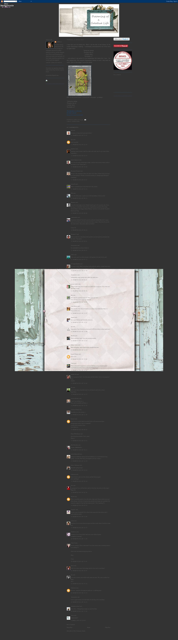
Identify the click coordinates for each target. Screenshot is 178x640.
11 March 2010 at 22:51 (79, 155)
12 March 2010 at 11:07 (79, 313)
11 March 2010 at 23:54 (79, 189)
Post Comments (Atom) (79, 631)
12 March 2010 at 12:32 (79, 322)
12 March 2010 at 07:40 (79, 270)
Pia (71, 387)
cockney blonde (75, 409)
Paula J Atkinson (75, 465)
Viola (72, 615)
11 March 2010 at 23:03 (79, 167)
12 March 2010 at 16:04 (79, 383)
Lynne (72, 521)
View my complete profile (54, 62)
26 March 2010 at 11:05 (79, 611)
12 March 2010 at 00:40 (79, 213)
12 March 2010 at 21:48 (79, 414)
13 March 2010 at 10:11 (79, 450)
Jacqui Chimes (74, 354)
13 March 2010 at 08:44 (79, 429)
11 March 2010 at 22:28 (79, 144)
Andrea (73, 317)
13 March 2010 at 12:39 (79, 461)
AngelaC (73, 509)
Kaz (72, 295)
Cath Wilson (74, 306)
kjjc (72, 139)
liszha (72, 254)
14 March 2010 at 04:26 (79, 492)
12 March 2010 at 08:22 (79, 280)
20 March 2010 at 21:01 (79, 561)
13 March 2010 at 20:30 (79, 481)
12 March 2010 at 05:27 (79, 250)
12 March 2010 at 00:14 (79, 198)
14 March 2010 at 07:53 (79, 505)
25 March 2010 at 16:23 (79, 602)
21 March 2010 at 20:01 (79, 570)
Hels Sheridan (74, 445)
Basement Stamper (75, 171)
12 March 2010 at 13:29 (79, 341)
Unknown (73, 474)
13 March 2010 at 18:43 (79, 470)
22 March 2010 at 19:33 (79, 583)
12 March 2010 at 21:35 (79, 405)
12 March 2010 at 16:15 (79, 394)
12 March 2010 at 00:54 (79, 230)
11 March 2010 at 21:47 (79, 135)
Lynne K (73, 184)
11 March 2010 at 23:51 (79, 180)
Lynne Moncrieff (75, 454)
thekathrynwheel (75, 606)
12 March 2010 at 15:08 (79, 359)
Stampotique (76, 121)
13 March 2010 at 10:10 (79, 440)
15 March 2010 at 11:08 (79, 516)
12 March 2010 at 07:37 (79, 259)
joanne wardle (74, 284)
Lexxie (72, 419)
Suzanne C (73, 234)
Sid (72, 130)
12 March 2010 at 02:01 (79, 241)
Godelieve (73, 532)
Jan (72, 326)
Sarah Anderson (75, 160)
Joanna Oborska (75, 398)
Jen (72, 575)
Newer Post (69, 627)
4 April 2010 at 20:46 (78, 620)
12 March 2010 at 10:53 (79, 302)
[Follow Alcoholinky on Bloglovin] (122, 40)
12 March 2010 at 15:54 (79, 370)
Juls (72, 485)
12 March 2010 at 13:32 (79, 350)
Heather (73, 335)
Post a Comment (71, 624)
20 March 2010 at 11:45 (79, 539)
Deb (72, 193)
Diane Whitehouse (75, 434)
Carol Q (59, 41)
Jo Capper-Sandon (75, 264)
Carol (72, 363)
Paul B (72, 496)
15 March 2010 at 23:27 (79, 527)
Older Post (107, 627)
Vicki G (73, 543)
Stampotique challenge (77, 46)
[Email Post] (85, 119)
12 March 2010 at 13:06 (79, 331)
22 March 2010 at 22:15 (79, 593)
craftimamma (74, 217)
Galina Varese (74, 345)
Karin (72, 565)
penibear (73, 149)
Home (88, 627)
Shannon (73, 202)
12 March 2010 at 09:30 (79, 291)
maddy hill (73, 374)
